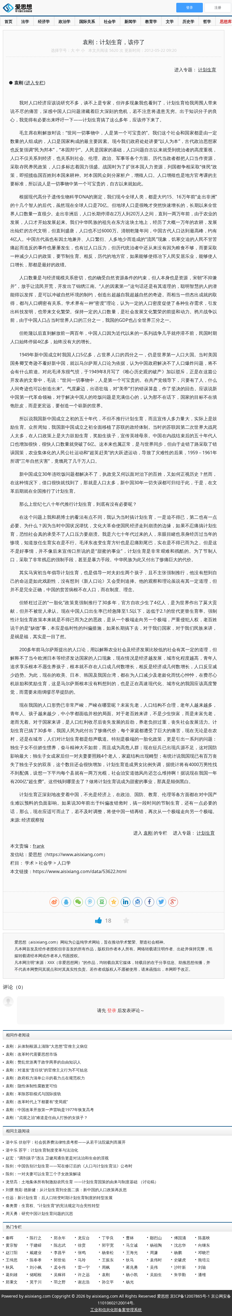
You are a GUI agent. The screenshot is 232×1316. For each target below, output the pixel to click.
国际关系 (87, 21)
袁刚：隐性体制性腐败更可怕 (31, 1085)
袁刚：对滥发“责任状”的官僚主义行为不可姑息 (47, 1070)
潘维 (202, 1274)
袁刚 (106, 1274)
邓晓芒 (204, 1252)
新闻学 (130, 21)
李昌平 (60, 1252)
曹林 (130, 1237)
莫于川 (36, 1282)
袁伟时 (156, 1260)
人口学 (64, 863)
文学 (170, 21)
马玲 (82, 1260)
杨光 (130, 1282)
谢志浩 (84, 1282)
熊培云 (204, 1260)
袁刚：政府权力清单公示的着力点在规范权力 (45, 1078)
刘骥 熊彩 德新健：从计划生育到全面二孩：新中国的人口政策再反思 (66, 1189)
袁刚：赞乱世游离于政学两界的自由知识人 (43, 1062)
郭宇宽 (108, 1245)
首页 (8, 21)
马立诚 (132, 1245)
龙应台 (84, 1237)
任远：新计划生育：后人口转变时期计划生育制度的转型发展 (59, 1197)
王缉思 (12, 1260)
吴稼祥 (60, 1274)
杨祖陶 (156, 1245)
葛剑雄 (12, 1274)
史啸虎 (180, 1260)
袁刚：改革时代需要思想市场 (31, 1054)
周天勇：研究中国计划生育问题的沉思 (39, 1213)
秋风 (10, 1267)
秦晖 (10, 1237)
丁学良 (108, 1237)
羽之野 (60, 1282)
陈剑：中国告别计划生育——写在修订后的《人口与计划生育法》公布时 (69, 1166)
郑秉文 (12, 1282)
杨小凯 (132, 1274)
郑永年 (60, 1237)
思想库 (226, 21)
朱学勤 (180, 1274)
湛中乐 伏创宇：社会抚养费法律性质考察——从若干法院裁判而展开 (66, 1142)
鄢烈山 (156, 1237)
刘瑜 (202, 1267)
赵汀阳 (12, 1252)
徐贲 (82, 1245)
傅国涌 (180, 1237)
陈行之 (36, 1237)
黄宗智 (12, 1245)
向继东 (204, 1245)
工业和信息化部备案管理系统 (116, 1309)
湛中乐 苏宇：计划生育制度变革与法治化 (42, 1150)
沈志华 (180, 1245)
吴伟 (154, 1267)
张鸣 (82, 1252)
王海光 (132, 1252)
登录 (111, 1010)
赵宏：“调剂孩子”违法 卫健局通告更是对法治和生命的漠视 (57, 1158)
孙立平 (108, 1282)
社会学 (110, 21)
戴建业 (36, 1252)
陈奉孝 (36, 1260)
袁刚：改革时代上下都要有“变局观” (37, 1101)
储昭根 (36, 1274)
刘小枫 (36, 1267)
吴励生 (156, 1274)
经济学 (44, 21)
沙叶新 (180, 1267)
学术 (29, 863)
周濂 (154, 1252)
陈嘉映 (204, 1237)
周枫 (106, 1267)
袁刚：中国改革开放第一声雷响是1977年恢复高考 (50, 1109)
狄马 (130, 1260)
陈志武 (60, 1245)
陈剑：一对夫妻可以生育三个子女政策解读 (43, 1173)
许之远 (84, 1274)
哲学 (207, 21)
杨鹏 (178, 1252)
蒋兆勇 (132, 1267)
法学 (25, 21)
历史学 (188, 21)
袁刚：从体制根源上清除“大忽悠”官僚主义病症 (47, 1046)
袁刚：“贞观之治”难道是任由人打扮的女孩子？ (47, 1117)
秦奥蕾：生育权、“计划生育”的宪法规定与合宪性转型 (53, 1205)
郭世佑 (60, 1260)
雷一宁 (84, 1267)
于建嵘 (36, 1245)
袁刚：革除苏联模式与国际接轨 (33, 1093)
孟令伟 (60, 1267)
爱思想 (19, 8)
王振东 (108, 1260)
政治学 (64, 21)
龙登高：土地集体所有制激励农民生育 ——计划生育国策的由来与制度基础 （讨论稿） (82, 1181)
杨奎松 (108, 1252)
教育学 (151, 21)
